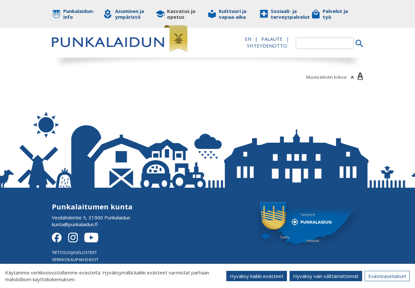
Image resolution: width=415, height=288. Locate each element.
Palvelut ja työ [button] (335, 14)
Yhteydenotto (267, 45)
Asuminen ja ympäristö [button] (129, 14)
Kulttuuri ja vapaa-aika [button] (232, 14)
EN (248, 39)
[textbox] (325, 43)
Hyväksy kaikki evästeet (256, 276)
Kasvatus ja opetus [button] (181, 14)
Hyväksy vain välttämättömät (326, 276)
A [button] (352, 77)
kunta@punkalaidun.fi (75, 224)
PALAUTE (272, 39)
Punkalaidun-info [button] (78, 14)
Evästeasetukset (387, 276)
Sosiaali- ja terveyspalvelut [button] (286, 14)
